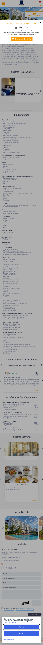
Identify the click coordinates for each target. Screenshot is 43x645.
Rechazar (21, 633)
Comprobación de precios (22, 39)
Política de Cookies (10, 622)
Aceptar (21, 627)
